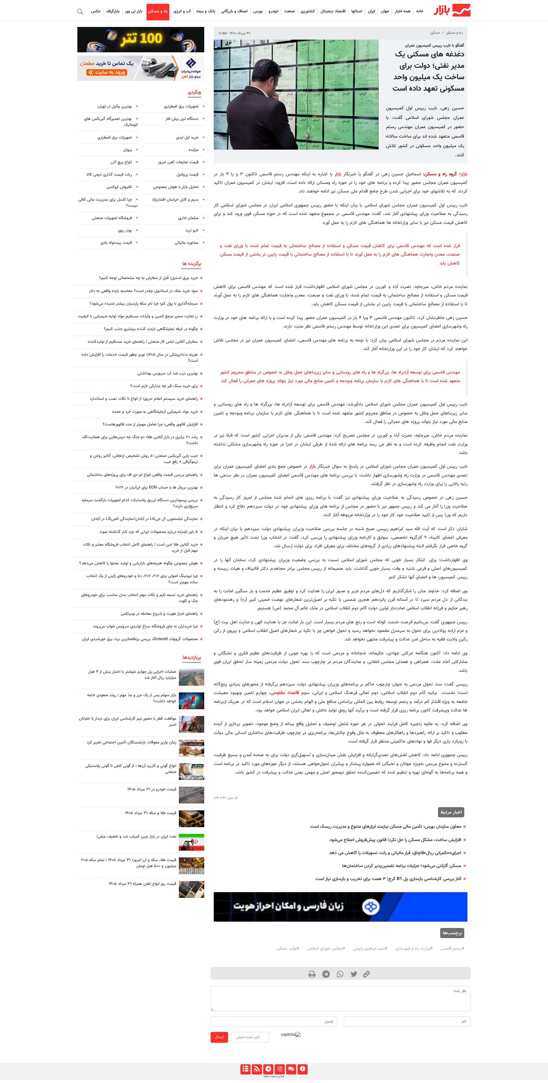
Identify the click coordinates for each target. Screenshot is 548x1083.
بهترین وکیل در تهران (115, 106)
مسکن (435, 33)
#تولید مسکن (288, 948)
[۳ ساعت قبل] (191, 724)
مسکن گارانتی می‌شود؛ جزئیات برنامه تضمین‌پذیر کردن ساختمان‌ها (401, 866)
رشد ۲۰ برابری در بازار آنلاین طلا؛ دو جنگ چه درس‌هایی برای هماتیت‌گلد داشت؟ (140, 440)
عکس (96, 11)
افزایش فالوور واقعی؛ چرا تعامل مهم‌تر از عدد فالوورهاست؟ (150, 424)
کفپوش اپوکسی (119, 187)
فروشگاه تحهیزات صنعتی (112, 218)
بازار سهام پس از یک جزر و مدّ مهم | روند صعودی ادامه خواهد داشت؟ (131, 698)
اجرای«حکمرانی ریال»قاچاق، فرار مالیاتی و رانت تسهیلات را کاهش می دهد (395, 853)
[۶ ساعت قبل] (191, 818)
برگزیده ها (191, 264)
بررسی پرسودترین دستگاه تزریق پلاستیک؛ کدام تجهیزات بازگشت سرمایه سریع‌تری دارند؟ (140, 503)
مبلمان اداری (188, 218)
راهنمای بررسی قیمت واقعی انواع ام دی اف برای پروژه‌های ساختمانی (142, 475)
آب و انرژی (182, 11)
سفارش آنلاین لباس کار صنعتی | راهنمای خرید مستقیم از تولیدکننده (143, 342)
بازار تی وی (133, 11)
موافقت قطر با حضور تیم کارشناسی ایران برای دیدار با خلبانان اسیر (127, 722)
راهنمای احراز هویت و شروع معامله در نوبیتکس (159, 614)
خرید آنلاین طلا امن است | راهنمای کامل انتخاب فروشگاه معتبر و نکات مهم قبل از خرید (140, 548)
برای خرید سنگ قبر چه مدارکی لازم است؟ (164, 386)
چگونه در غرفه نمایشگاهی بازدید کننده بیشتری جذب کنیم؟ (151, 329)
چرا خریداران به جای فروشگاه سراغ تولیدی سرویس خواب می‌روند (145, 626)
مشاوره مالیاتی (187, 243)
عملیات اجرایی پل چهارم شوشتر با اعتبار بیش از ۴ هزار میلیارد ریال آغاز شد (132, 675)
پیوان (127, 150)
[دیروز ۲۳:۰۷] (191, 700)
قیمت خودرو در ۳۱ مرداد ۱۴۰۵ (151, 789)
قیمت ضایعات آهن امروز (178, 162)
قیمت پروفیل (188, 175)
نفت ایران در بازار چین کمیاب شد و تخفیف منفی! (136, 836)
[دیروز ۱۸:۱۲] (191, 842)
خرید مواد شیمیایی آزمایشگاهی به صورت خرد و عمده (155, 412)
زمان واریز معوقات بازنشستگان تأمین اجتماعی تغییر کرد (131, 742)
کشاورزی (308, 11)
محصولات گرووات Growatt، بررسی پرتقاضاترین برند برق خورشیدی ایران (140, 639)
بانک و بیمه (205, 11)
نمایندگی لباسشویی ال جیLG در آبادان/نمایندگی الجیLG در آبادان (144, 519)
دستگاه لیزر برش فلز (182, 119)
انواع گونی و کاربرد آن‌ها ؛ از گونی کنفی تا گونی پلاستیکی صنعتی (130, 769)
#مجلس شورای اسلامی (326, 948)
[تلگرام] (268, 1069)
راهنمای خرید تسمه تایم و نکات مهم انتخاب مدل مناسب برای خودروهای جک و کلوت (139, 598)
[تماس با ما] (291, 1069)
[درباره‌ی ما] (302, 1069)
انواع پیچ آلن (121, 162)
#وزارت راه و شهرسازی (414, 948)
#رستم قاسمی (452, 948)
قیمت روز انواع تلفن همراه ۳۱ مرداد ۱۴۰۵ (142, 884)
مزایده (194, 150)
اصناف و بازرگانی (234, 11)
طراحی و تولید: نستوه (274, 1076)
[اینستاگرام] (280, 1069)
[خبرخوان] (257, 1069)
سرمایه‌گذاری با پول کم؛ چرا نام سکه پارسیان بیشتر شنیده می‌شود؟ (144, 304)
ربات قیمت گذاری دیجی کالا (109, 175)
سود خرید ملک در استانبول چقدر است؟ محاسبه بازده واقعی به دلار (143, 291)
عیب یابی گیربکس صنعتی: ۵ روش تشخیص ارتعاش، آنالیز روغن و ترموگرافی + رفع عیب (144, 459)
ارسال (219, 1037)
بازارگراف (113, 11)
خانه (419, 11)
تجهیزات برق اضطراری (181, 106)
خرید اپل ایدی (187, 137)
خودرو (273, 11)
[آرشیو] (245, 1069)
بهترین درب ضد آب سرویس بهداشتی (167, 373)
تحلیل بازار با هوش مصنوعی (176, 187)
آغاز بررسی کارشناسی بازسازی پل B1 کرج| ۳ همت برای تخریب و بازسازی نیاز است (388, 879)
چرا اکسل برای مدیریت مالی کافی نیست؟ (108, 203)
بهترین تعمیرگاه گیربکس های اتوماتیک (111, 122)
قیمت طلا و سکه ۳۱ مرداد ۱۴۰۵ (150, 813)
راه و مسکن (158, 11)
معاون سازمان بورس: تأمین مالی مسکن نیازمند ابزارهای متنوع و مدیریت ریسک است (385, 826)
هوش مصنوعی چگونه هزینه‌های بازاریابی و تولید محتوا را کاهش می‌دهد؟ (138, 563)
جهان (385, 11)
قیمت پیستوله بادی (116, 243)
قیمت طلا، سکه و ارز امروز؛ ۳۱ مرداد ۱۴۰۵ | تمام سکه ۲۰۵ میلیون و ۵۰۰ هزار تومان (128, 863)
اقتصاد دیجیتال (333, 11)
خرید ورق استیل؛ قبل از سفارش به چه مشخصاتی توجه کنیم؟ (148, 278)
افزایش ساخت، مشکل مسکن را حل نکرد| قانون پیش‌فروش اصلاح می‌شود (395, 840)
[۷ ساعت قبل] (191, 677)
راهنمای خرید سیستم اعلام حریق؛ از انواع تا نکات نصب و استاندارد (144, 399)
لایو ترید (192, 230)
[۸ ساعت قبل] (191, 748)
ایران (371, 11)
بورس (258, 11)
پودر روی (125, 230)
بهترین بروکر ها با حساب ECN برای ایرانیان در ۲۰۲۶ (156, 487)
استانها (356, 11)
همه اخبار (403, 11)
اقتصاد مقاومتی (285, 693)
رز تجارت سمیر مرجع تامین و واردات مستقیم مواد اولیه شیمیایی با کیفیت (138, 316)
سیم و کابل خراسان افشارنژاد (175, 200)
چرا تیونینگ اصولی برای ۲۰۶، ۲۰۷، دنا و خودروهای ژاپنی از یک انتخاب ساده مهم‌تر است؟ (142, 579)
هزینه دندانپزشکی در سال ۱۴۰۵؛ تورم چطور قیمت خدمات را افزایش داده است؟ (140, 358)
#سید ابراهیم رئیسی (370, 948)
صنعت (289, 11)
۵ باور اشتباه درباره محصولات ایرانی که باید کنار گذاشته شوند (148, 532)
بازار (464, 174)
